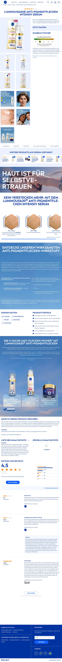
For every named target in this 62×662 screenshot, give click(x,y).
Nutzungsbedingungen (6, 630)
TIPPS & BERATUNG (23, 2)
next (60, 159)
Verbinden (38, 649)
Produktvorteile (26, 146)
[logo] (5, 2)
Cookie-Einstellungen (6, 632)
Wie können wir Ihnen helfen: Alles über (15, 637)
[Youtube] (50, 653)
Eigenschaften (16, 146)
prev (1, 159)
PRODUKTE (14, 2)
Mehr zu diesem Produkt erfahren (39, 146)
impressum (14, 632)
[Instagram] (41, 653)
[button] (14, 157)
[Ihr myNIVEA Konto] (52, 2)
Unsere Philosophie (25, 639)
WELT (40, 2)
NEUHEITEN (33, 2)
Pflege (13, 4)
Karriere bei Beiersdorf (15, 639)
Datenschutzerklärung (18, 630)
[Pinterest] (45, 653)
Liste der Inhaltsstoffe (54, 146)
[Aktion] (55, 2)
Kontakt (3, 641)
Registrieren (38, 627)
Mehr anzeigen (31, 593)
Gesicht (9, 4)
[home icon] (1, 4)
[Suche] (48, 2)
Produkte (5, 4)
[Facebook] (36, 653)
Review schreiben (12, 482)
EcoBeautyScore (6, 146)
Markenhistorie (4, 639)
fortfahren (41, 642)
